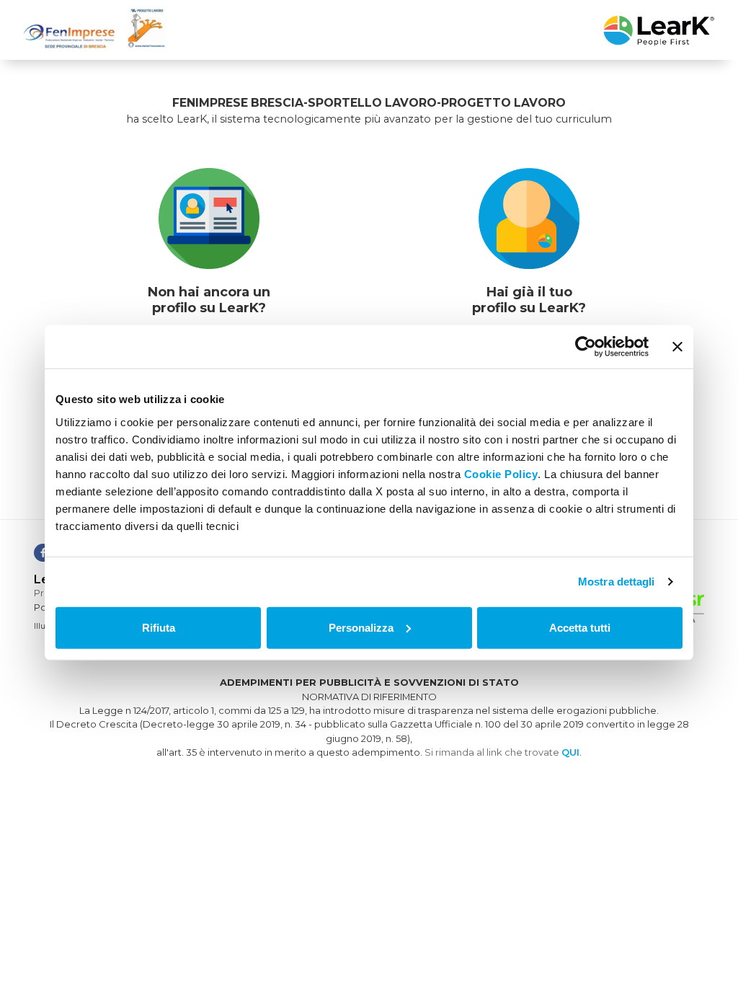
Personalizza (361, 627)
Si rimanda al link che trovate (501, 752)
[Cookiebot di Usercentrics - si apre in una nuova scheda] (586, 347)
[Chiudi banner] (677, 347)
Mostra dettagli (616, 581)
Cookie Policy (501, 473)
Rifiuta (158, 627)
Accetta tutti (579, 627)
